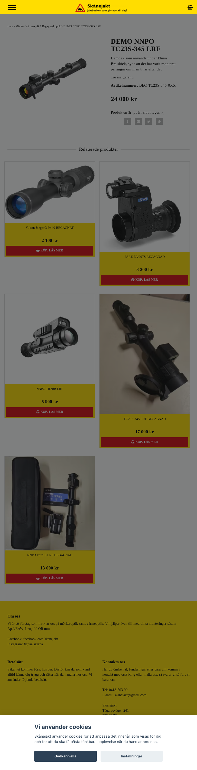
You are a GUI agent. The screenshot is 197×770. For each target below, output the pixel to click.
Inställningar (131, 756)
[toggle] (14, 8)
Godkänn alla (65, 756)
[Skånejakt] (101, 7)
